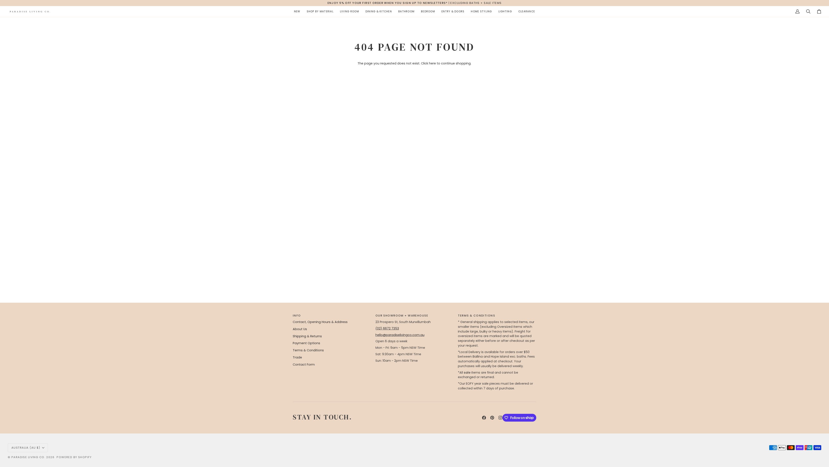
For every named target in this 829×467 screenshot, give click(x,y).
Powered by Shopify (74, 457)
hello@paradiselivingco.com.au (399, 335)
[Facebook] (484, 418)
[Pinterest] (492, 418)
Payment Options (306, 343)
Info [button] (297, 315)
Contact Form (304, 364)
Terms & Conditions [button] (476, 315)
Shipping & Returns (307, 336)
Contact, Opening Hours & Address (320, 322)
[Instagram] (500, 418)
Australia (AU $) (25, 448)
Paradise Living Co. (28, 457)
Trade (297, 357)
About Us (300, 329)
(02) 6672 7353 (387, 328)
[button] (297, 11)
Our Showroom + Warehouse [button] (401, 315)
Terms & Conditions (308, 350)
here (432, 63)
